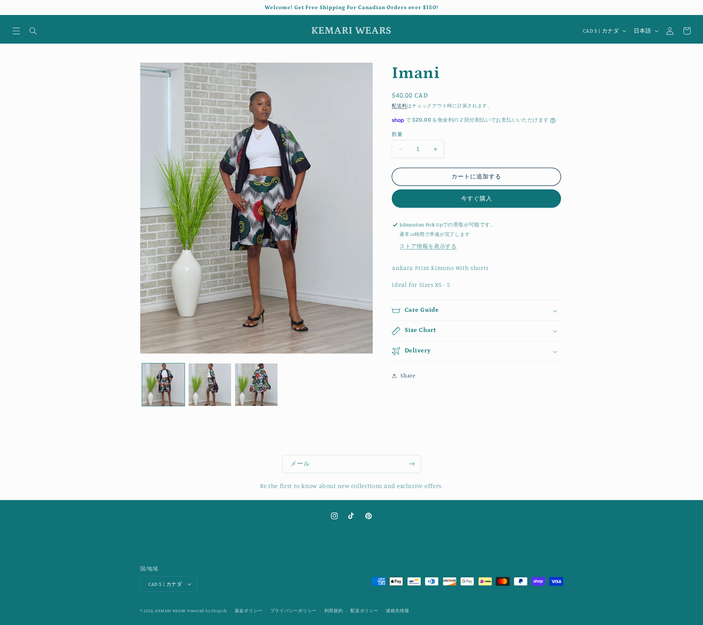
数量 (397, 134)
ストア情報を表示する (428, 246)
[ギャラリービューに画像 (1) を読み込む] (163, 384)
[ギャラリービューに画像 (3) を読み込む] (256, 384)
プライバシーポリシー (293, 610)
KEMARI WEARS (170, 610)
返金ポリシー (249, 610)
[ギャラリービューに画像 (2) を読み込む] (210, 384)
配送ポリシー (364, 610)
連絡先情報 (397, 610)
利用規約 (333, 610)
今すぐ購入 (476, 198)
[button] (16, 30)
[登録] (411, 464)
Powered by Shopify (207, 610)
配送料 (399, 106)
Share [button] (408, 376)
